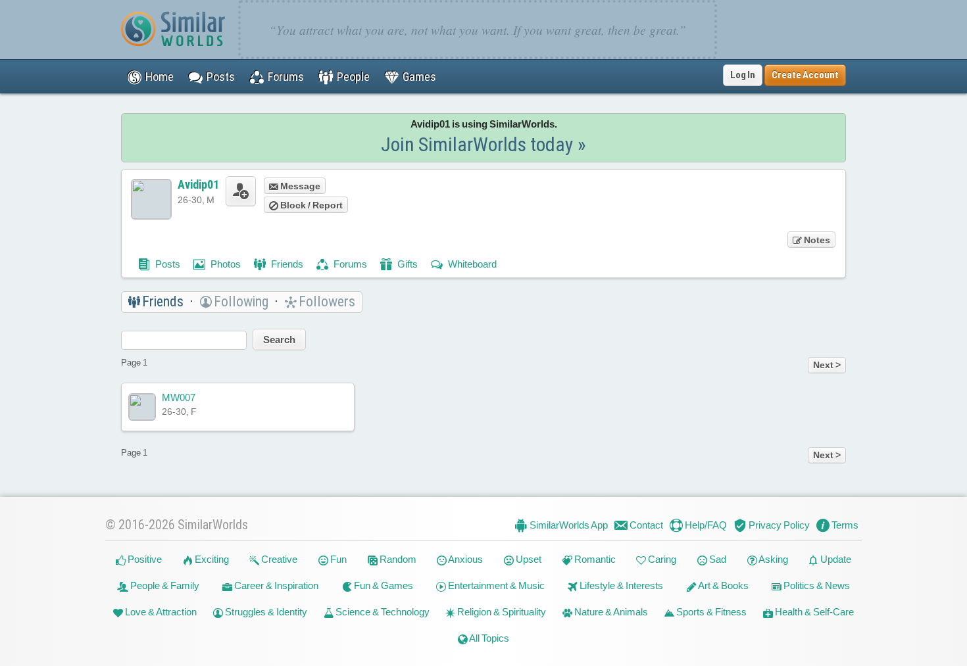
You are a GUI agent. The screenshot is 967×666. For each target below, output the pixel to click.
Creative (278, 559)
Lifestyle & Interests (620, 585)
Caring (661, 559)
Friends (286, 264)
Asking (772, 559)
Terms (844, 525)
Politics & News (815, 585)
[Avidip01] (151, 199)
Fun (337, 559)
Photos (225, 264)
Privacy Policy (778, 525)
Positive (144, 559)
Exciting (211, 559)
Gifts (406, 264)
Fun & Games (382, 585)
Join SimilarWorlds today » (483, 144)
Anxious (465, 559)
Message (299, 186)
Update (834, 559)
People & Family (163, 585)
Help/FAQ (705, 525)
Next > (827, 365)
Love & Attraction (160, 611)
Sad (716, 559)
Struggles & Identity (265, 611)
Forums (349, 264)
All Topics (488, 638)
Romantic (594, 559)
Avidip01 (198, 184)
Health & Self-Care (813, 611)
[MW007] (142, 407)
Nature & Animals (610, 611)
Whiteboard (471, 264)
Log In (742, 75)
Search (279, 339)
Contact (645, 525)
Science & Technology (382, 611)
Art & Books (723, 585)
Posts (166, 264)
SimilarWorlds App (568, 525)
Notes (816, 240)
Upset (527, 559)
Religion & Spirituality (500, 611)
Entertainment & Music (495, 585)
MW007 (178, 397)
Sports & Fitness (710, 611)
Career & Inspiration (275, 585)
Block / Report (310, 205)
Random (397, 559)
